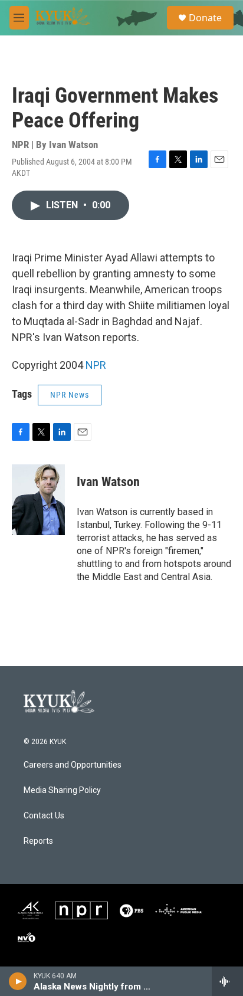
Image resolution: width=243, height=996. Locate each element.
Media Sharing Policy (62, 790)
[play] (18, 981)
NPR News (69, 394)
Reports (38, 841)
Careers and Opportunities (72, 765)
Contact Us (44, 815)
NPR (96, 365)
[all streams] (227, 981)
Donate (205, 17)
